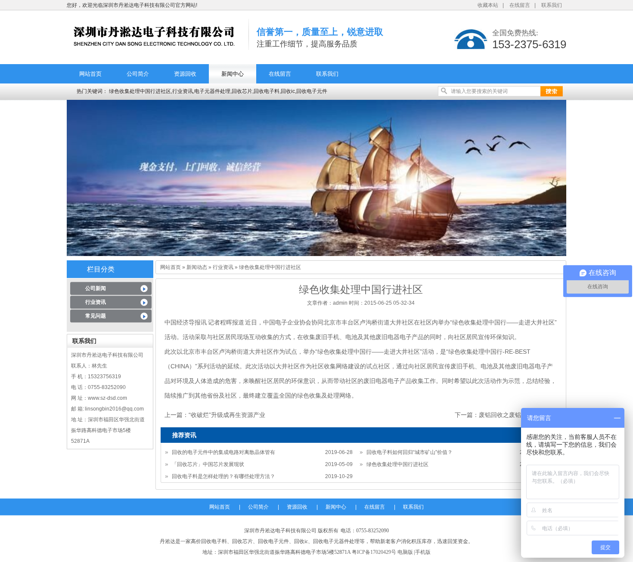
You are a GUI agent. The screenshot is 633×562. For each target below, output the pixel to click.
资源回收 (185, 74)
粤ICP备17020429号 (374, 552)
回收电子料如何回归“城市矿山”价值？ (409, 452)
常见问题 (95, 316)
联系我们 (551, 5)
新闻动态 (196, 267)
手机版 (423, 552)
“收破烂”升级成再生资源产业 (227, 414)
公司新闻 (95, 288)
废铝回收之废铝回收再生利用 (518, 414)
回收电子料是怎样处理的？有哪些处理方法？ (223, 476)
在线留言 (519, 5)
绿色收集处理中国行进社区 (397, 464)
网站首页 (90, 74)
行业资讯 (95, 302)
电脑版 (405, 552)
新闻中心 (232, 74)
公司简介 (138, 74)
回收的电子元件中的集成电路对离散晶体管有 (223, 452)
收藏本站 (488, 5)
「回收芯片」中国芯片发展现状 (208, 464)
